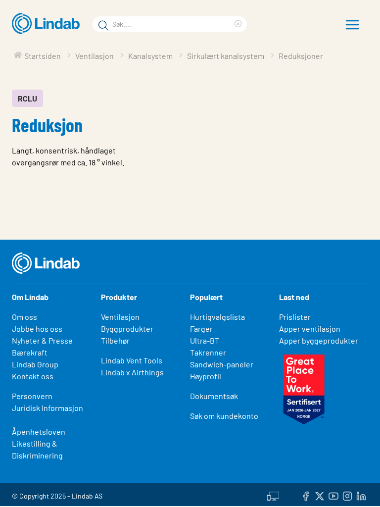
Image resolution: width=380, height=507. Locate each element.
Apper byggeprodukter (318, 340)
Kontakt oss (32, 376)
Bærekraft (30, 352)
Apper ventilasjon (309, 328)
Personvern (32, 396)
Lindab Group (35, 364)
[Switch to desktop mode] (273, 494)
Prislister (295, 316)
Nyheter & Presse (42, 340)
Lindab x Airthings (132, 372)
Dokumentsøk (214, 396)
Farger (201, 328)
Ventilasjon (120, 316)
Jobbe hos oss (37, 328)
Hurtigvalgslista (217, 316)
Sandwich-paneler (221, 364)
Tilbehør (115, 340)
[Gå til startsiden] (48, 24)
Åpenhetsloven (38, 431)
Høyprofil (205, 376)
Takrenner (208, 352)
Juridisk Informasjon (47, 407)
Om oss (24, 316)
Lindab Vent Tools (131, 360)
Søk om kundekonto (224, 415)
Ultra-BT (204, 340)
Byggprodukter (127, 328)
